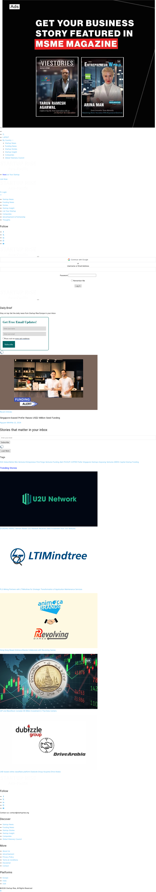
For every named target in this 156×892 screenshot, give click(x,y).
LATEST (6, 137)
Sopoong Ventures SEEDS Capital (112, 462)
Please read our (16, 338)
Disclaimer (7, 863)
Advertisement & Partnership (14, 217)
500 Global (4, 462)
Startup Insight (11, 152)
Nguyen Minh (10, 423)
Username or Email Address (78, 266)
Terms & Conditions (10, 860)
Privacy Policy (8, 857)
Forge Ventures (46, 462)
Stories (5, 205)
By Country (7, 140)
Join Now (3, 179)
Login (4, 192)
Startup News (10, 143)
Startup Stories (11, 149)
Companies (9, 155)
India (4, 881)
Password (64, 275)
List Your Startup (11, 175)
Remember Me (79, 281)
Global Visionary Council (14, 158)
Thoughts (6, 220)
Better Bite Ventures (17, 462)
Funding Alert (58, 462)
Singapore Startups (90, 462)
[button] (78, 259)
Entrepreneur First (33, 462)
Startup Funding (132, 462)
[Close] (1, 127)
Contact (6, 866)
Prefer (80, 462)
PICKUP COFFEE (70, 462)
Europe (5, 878)
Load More (5, 451)
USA (4, 884)
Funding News (11, 146)
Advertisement (8, 854)
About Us (6, 851)
